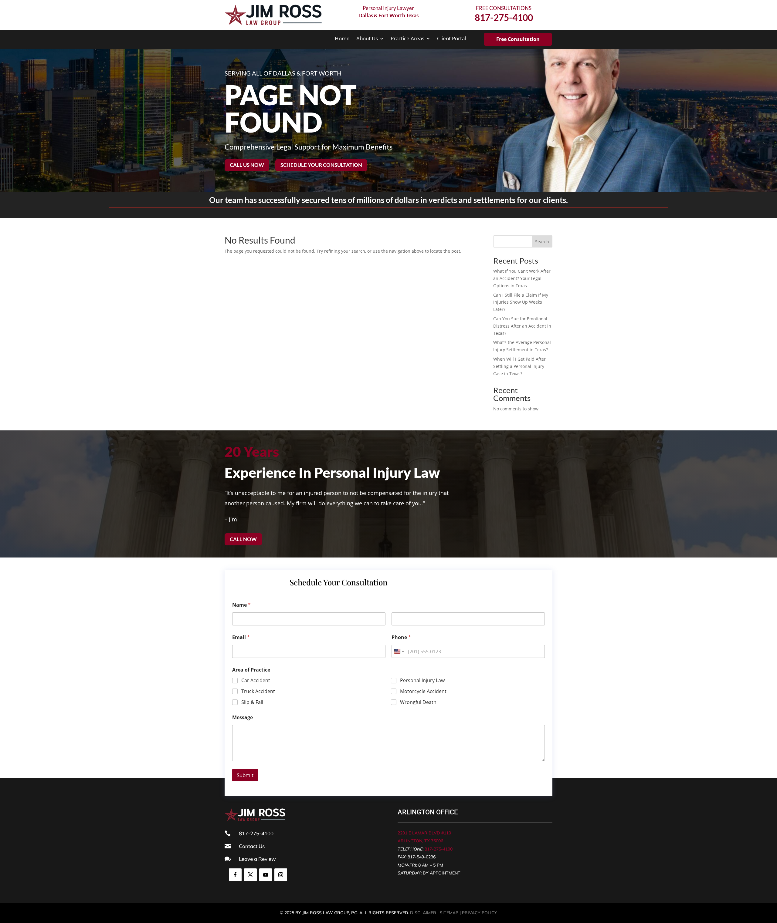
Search (542, 241)
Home (342, 39)
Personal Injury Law (422, 680)
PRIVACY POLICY (479, 912)
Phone (401, 637)
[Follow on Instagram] (280, 874)
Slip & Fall (252, 702)
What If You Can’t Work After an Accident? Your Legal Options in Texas (522, 278)
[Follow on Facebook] (235, 874)
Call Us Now (247, 165)
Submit (245, 775)
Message (242, 717)
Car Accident (255, 680)
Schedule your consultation (321, 165)
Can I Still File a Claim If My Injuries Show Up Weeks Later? (520, 302)
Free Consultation (518, 39)
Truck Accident (258, 691)
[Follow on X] (250, 874)
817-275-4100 (439, 849)
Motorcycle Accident (423, 691)
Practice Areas (407, 39)
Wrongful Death (418, 702)
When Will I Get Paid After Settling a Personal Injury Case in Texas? (519, 366)
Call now (243, 539)
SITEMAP (449, 912)
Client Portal (451, 39)
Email (241, 637)
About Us (367, 39)
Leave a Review (257, 859)
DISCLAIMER (423, 912)
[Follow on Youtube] (265, 874)
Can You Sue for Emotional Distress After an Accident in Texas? (522, 326)
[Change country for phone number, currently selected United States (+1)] (399, 651)
